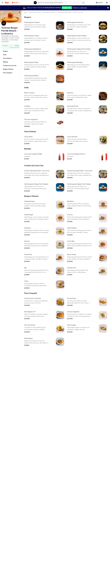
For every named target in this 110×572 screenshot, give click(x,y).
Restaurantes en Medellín (49, 12)
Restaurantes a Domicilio (35, 12)
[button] (16, 2)
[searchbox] (59, 3)
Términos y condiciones (80, 8)
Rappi (25, 12)
